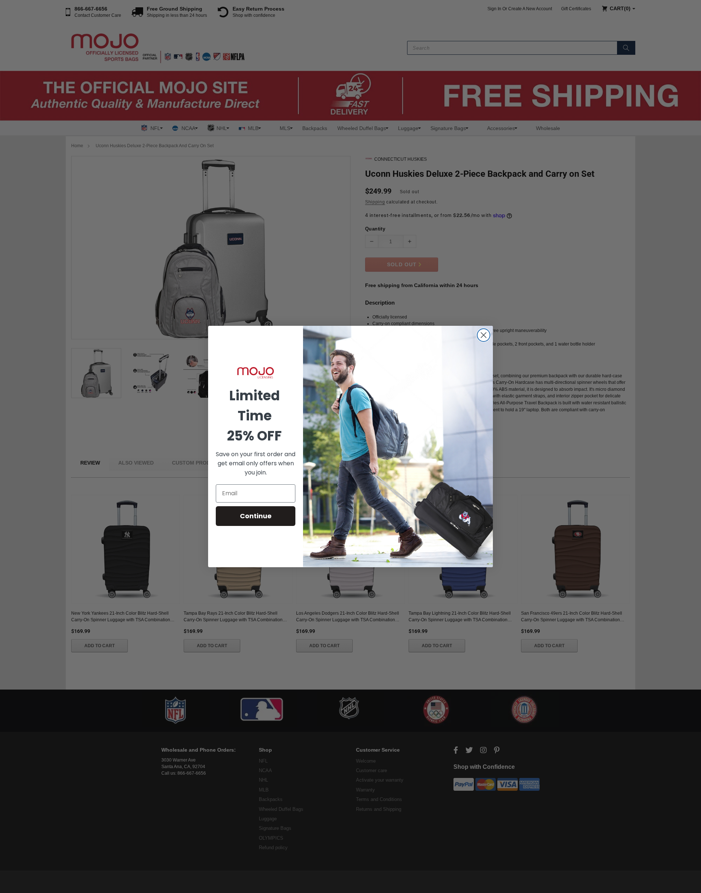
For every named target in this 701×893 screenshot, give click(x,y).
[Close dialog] (483, 335)
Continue (256, 515)
